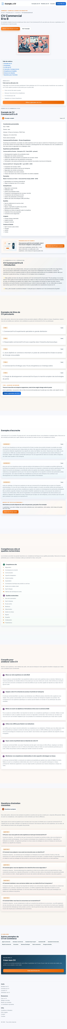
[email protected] (11, 137)
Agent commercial (6, 941)
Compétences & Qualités (10, 71)
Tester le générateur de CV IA (11, 393)
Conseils (52, 3)
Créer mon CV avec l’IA (33, 970)
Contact (3, 1014)
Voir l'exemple (26, 28)
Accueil (3, 12)
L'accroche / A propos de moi (11, 69)
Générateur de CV (5, 992)
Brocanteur (16, 944)
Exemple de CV (8, 63)
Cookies (3, 1016)
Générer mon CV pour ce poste (10, 28)
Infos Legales (4, 1012)
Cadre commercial (36, 944)
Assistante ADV (41, 941)
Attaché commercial (6, 944)
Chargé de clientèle (47, 944)
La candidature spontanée (7, 1004)
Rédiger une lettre (5, 1000)
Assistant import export (30, 941)
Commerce (17, 12)
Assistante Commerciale (53, 941)
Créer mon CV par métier (10, 511)
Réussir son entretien (6, 1002)
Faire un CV (4, 998)
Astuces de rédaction (9, 73)
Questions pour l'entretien (11, 75)
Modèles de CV (45, 3)
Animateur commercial (18, 941)
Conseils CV (4, 990)
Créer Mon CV (61, 3)
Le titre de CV (7, 67)
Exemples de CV (36, 3)
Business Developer (25, 944)
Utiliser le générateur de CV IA (33, 102)
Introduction (7, 65)
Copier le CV (62, 118)
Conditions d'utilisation (6, 1010)
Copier (62, 327)
